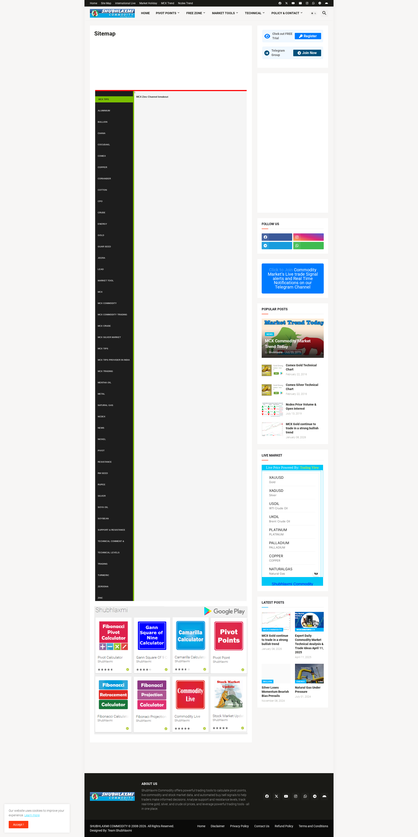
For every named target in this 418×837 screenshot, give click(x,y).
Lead (101, 269)
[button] (313, 13)
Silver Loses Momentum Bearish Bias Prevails (275, 692)
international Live (125, 3)
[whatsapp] (313, 3)
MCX (100, 292)
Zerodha (103, 586)
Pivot (101, 450)
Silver (102, 496)
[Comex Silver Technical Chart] (272, 390)
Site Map (106, 3)
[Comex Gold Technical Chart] (272, 370)
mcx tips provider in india (114, 360)
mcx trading (105, 371)
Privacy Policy (239, 826)
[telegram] (320, 3)
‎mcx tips (103, 348)
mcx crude (104, 326)
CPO (100, 201)
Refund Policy (284, 826)
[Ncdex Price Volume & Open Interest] (272, 409)
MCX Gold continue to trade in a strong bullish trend (302, 428)
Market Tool (106, 280)
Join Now (309, 53)
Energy (102, 224)
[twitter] (286, 3)
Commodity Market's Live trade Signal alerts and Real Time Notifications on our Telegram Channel (293, 278)
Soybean (103, 518)
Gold (101, 235)
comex (102, 156)
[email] (300, 3)
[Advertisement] (293, 143)
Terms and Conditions (313, 826)
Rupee (101, 484)
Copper (102, 167)
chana (101, 133)
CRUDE (101, 212)
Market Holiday (148, 3)
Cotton (102, 190)
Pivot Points (166, 13)
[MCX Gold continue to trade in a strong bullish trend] (272, 429)
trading (103, 564)
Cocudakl (104, 144)
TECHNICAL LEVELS (109, 552)
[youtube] (293, 3)
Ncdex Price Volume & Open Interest (301, 406)
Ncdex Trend (185, 3)
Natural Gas (105, 405)
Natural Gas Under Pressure (307, 689)
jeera (101, 258)
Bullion (102, 122)
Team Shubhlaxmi (120, 830)
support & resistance (111, 530)
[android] (326, 3)
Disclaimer (218, 826)
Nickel (102, 439)
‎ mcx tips (103, 99)
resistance (105, 462)
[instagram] (307, 3)
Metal (101, 394)
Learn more (32, 815)
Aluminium (104, 110)
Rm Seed (103, 473)
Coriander (104, 178)
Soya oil (103, 507)
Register (310, 36)
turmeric (103, 575)
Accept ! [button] (18, 824)
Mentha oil (104, 382)
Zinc (100, 598)
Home (93, 3)
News (101, 428)
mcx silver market (109, 337)
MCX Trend (167, 3)
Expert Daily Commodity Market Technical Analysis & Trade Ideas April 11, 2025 (309, 644)
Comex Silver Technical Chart (302, 387)
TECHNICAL (253, 13)
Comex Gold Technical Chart (301, 367)
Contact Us (261, 826)
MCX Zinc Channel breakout (152, 96)
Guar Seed (104, 246)
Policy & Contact (285, 13)
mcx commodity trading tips (112, 315)
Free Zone (194, 13)
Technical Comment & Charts (111, 542)
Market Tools (223, 13)
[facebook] (280, 3)
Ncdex (101, 416)
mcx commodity (107, 303)
